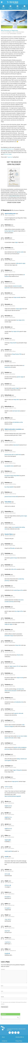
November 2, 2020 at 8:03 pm (10, 283)
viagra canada (17, 297)
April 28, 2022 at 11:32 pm (9, 858)
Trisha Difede (8, 502)
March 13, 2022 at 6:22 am (9, 803)
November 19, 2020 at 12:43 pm (10, 484)
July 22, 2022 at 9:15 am (9, 871)
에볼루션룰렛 (8, 840)
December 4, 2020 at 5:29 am (10, 608)
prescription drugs (9, 635)
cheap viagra (19, 308)
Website (2, 996)
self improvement (12, 33)
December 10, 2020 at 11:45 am (10, 767)
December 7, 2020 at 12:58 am (10, 699)
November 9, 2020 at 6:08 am (10, 374)
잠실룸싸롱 (7, 953)
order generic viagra (20, 263)
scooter (6, 856)
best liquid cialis (16, 411)
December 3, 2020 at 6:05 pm (10, 576)
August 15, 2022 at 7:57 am (9, 927)
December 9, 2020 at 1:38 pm (10, 721)
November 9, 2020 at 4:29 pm (10, 385)
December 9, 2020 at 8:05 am (10, 710)
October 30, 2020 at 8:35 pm (10, 249)
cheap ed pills (13, 342)
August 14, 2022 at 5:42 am (9, 916)
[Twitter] (15, 1032)
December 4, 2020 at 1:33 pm (10, 631)
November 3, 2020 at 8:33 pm (10, 294)
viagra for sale (20, 677)
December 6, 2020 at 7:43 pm (10, 686)
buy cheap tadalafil (9, 487)
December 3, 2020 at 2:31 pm (10, 566)
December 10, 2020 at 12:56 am (10, 744)
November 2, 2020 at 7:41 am (10, 271)
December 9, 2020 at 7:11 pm (10, 733)
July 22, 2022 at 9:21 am (9, 882)
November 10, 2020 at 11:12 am (10, 408)
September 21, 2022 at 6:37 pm (10, 950)
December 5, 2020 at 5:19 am (10, 674)
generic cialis (20, 252)
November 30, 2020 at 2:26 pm (10, 513)
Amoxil (18, 655)
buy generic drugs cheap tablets (12, 475)
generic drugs (13, 558)
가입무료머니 (8, 942)
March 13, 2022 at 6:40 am (9, 837)
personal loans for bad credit (11, 496)
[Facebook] (10, 1032)
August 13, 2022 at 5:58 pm (9, 893)
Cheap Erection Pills (16, 354)
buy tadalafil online (9, 466)
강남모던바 (7, 930)
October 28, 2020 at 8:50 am (10, 226)
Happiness (9, 157)
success (19, 33)
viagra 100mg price (17, 770)
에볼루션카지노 (8, 817)
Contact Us (4, 1041)
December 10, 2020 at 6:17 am (10, 755)
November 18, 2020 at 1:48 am (10, 451)
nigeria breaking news (10, 213)
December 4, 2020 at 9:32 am (10, 619)
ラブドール (7, 786)
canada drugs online (18, 590)
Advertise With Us (20, 1037)
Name (2, 985)
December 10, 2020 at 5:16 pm (10, 778)
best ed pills (16, 445)
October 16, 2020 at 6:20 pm (10, 215)
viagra (16, 242)
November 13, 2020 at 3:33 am (10, 419)
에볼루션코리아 (8, 806)
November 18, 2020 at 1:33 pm (10, 463)
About (3, 1037)
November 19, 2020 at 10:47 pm (10, 493)
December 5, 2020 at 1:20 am (10, 663)
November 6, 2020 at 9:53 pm (10, 339)
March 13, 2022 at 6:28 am (9, 814)
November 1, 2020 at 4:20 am (10, 260)
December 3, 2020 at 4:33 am (10, 535)
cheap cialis (16, 399)
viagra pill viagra (8, 624)
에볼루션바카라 (8, 828)
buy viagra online (20, 320)
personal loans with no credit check (13, 454)
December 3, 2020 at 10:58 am (10, 555)
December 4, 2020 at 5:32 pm (10, 642)
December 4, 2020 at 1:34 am (10, 597)
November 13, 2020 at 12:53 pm (10, 430)
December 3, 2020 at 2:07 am (10, 524)
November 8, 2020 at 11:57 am (10, 362)
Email (2, 991)
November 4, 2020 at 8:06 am (10, 305)
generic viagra (20, 377)
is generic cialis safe (18, 713)
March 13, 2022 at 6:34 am (9, 825)
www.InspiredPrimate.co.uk (7, 149)
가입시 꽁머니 (8, 919)
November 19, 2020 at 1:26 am (10, 472)
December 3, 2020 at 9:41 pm (10, 587)
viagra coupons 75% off (14, 666)
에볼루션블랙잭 (8, 851)
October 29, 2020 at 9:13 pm (10, 239)
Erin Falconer (20, 32)
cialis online (14, 569)
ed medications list (18, 702)
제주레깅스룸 (8, 885)
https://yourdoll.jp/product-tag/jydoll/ (13, 796)
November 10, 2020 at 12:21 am (10, 396)
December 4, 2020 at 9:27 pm (10, 652)
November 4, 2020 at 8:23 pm (10, 317)
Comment (3, 969)
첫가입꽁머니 (8, 896)
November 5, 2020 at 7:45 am (10, 328)
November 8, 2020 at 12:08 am (10, 351)
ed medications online (18, 422)
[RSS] (18, 1032)
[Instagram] (12, 1032)
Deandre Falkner (9, 534)
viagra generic (15, 781)
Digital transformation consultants (13, 429)
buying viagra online (9, 231)
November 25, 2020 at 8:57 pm (10, 503)
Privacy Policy (19, 1041)
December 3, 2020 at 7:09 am (10, 545)
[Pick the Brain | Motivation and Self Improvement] (2, 1030)
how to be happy (7, 154)
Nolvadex (12, 548)
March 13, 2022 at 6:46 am (9, 848)
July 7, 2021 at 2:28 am (9, 788)
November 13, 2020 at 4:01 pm (10, 442)
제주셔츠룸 (7, 874)
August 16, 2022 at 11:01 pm (10, 939)
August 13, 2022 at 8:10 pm (9, 905)
